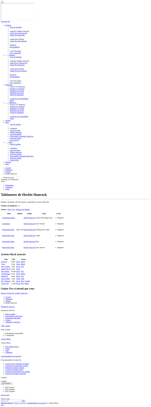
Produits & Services (8, 307)
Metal (23, 262)
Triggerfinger (5, 274)
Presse (7, 348)
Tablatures (8, 85)
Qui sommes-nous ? (12, 347)
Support (8, 162)
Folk (22, 279)
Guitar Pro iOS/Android (18, 41)
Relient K (4, 276)
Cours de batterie (16, 134)
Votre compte (5, 326)
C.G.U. (16, 403)
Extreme (4, 262)
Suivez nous (5, 395)
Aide (7, 350)
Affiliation (8, 352)
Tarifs (12, 101)
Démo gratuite (10, 314)
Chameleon (6, 224)
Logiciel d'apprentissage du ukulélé (17, 372)
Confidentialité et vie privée (36, 403)
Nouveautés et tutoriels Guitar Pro (21, 136)
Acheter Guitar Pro (21, 293)
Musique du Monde (23, 209)
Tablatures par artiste (17, 91)
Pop (13, 209)
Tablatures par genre (17, 93)
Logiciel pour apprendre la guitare (17, 364)
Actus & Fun (14, 140)
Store (7, 164)
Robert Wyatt (6, 269)
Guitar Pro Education (17, 35)
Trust (3, 264)
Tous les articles (15, 124)
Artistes (8, 120)
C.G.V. (23, 403)
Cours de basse (15, 130)
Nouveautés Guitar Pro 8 (14, 316)
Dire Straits (5, 271)
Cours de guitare (15, 138)
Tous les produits (16, 27)
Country (27, 281)
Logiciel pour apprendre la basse (16, 366)
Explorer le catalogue (17, 89)
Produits (8, 25)
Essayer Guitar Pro (7, 293)
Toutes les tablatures (17, 95)
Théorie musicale (16, 132)
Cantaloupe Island (9, 218)
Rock (9, 209)
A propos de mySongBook (19, 99)
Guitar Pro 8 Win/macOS (18, 33)
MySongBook (15, 47)
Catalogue (8, 187)
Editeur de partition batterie (14, 368)
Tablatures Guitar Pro (12, 322)
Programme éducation (13, 318)
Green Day (5, 283)
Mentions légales (7, 403)
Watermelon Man (8, 230)
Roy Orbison (5, 281)
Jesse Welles (5, 279)
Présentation (9, 185)
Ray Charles (5, 267)
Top (2, 405)
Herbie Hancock (29, 218)
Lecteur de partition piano (14, 370)
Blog (7, 122)
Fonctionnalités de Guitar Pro (11, 356)
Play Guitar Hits (15, 53)
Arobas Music (6, 339)
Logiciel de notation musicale (15, 374)
